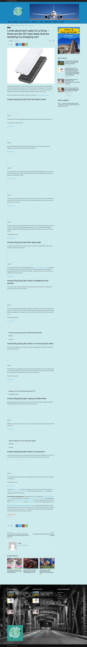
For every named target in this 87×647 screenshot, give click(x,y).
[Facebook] (17, 44)
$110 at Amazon (11, 151)
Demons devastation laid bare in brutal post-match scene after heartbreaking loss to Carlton (29, 571)
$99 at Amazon (10, 276)
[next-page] (10, 577)
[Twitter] (20, 44)
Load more (68, 95)
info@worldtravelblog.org (36, 635)
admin (11, 40)
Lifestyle (12, 25)
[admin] (8, 41)
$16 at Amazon (10, 126)
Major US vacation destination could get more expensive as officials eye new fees (72, 62)
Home (8, 25)
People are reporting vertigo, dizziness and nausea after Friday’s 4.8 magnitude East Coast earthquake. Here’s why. (68, 105)
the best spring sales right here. (37, 498)
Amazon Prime (16, 489)
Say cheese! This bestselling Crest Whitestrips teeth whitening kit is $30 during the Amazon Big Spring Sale (18, 535)
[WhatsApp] (26, 44)
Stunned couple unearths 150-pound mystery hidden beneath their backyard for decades (72, 89)
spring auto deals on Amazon (17, 502)
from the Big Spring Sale (43, 95)
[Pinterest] (23, 44)
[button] (78, 22)
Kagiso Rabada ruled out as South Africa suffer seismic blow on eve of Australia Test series (14, 571)
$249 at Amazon (11, 178)
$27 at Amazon (10, 321)
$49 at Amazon (10, 379)
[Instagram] (62, 628)
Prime (44, 491)
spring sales (31, 502)
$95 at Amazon (10, 429)
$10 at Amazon (10, 486)
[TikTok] (65, 628)
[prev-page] (8, 577)
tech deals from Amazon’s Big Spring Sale (24, 500)
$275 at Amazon (11, 238)
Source (9, 516)
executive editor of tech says (41, 267)
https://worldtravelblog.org (23, 545)
